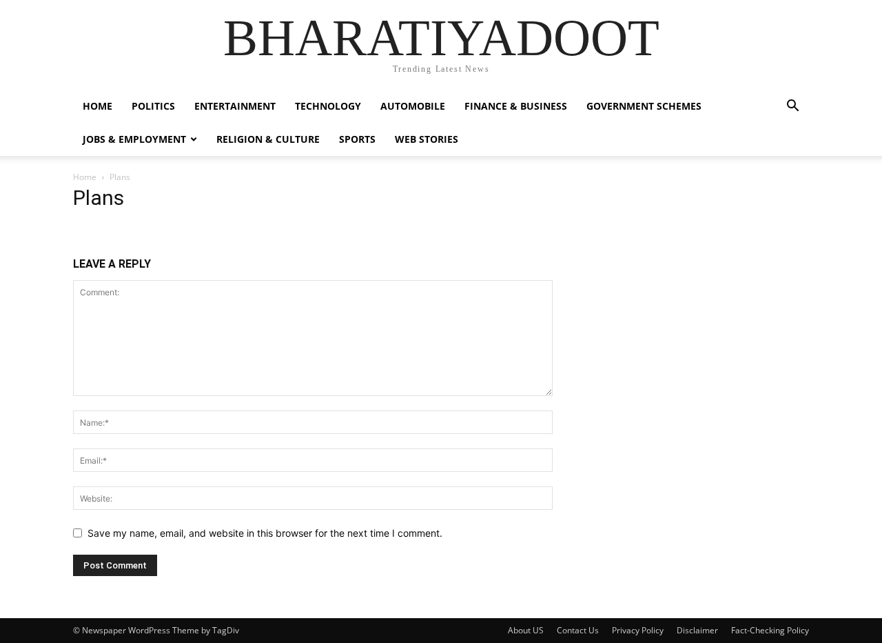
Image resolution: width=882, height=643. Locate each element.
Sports (357, 139)
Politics (153, 105)
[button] (792, 107)
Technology (328, 105)
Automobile (412, 105)
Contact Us (578, 630)
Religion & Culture (268, 139)
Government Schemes (643, 105)
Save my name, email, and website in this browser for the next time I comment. (265, 533)
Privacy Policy (638, 630)
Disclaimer (697, 630)
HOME (97, 105)
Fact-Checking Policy (770, 630)
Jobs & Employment (134, 139)
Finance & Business (515, 105)
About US (526, 630)
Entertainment (235, 105)
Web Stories (426, 139)
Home (84, 177)
